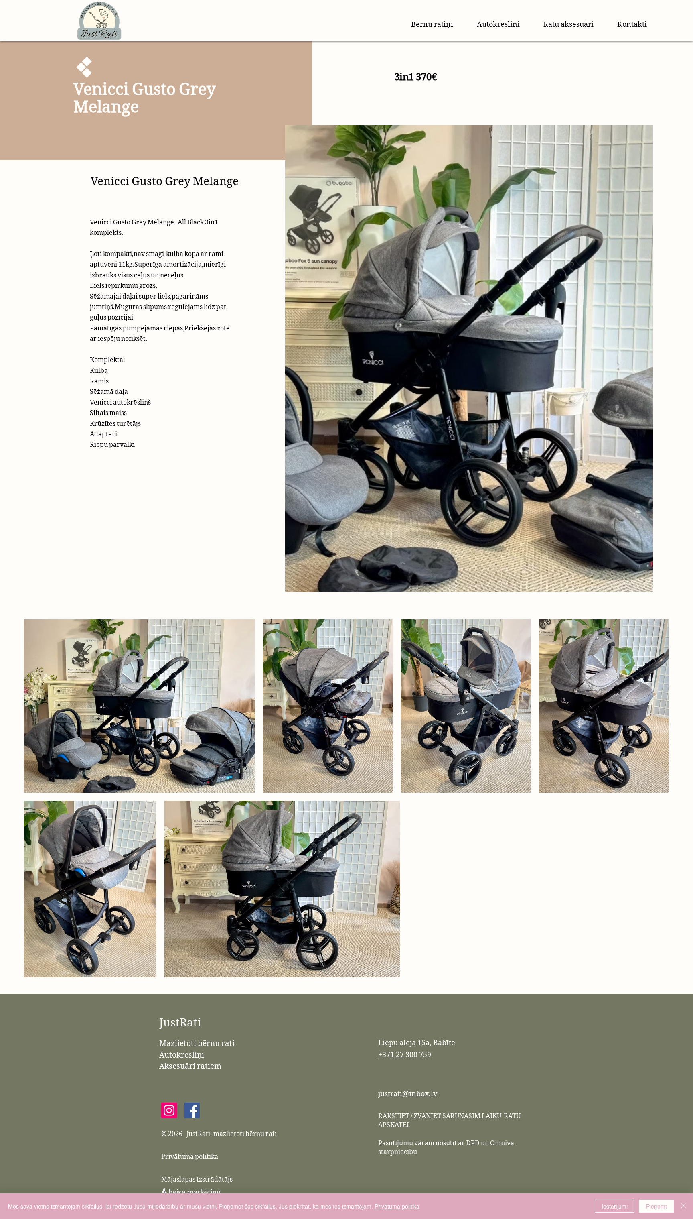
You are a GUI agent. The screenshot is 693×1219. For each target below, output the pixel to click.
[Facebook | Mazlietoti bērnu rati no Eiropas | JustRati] (192, 1110)
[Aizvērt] (683, 1206)
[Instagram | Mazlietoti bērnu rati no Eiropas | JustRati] (169, 1110)
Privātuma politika (189, 1156)
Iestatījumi (615, 1206)
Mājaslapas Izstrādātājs (197, 1179)
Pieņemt (656, 1206)
